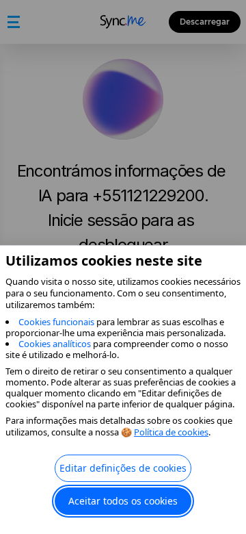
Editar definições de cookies (123, 467)
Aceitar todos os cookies (123, 500)
